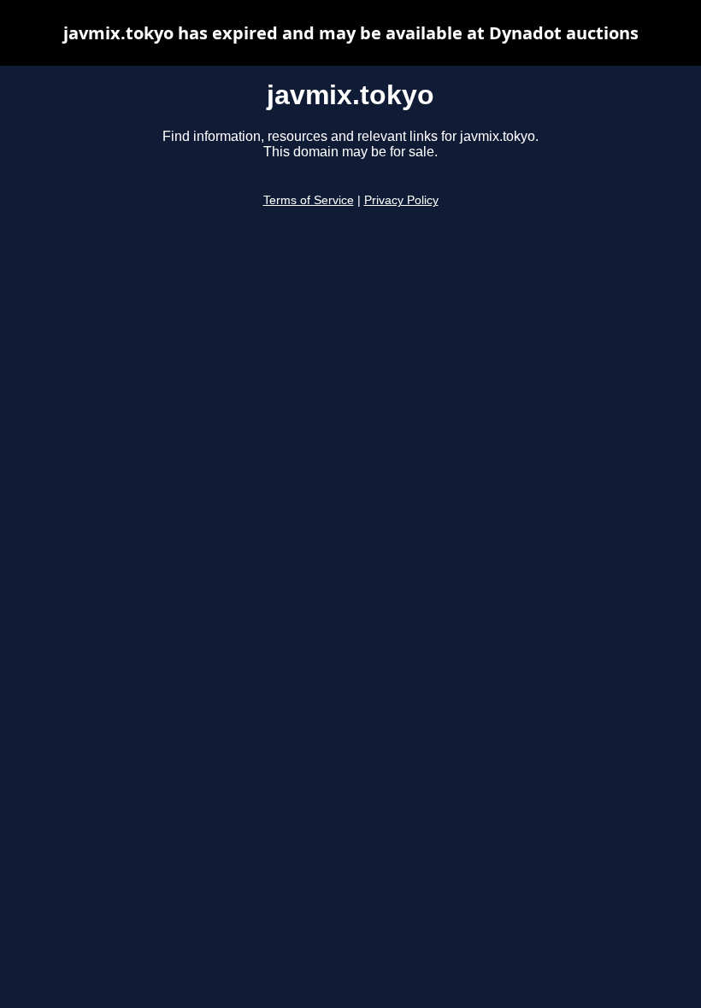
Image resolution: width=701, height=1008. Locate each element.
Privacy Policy (401, 200)
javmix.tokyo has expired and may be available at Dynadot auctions (351, 32)
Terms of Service (308, 200)
